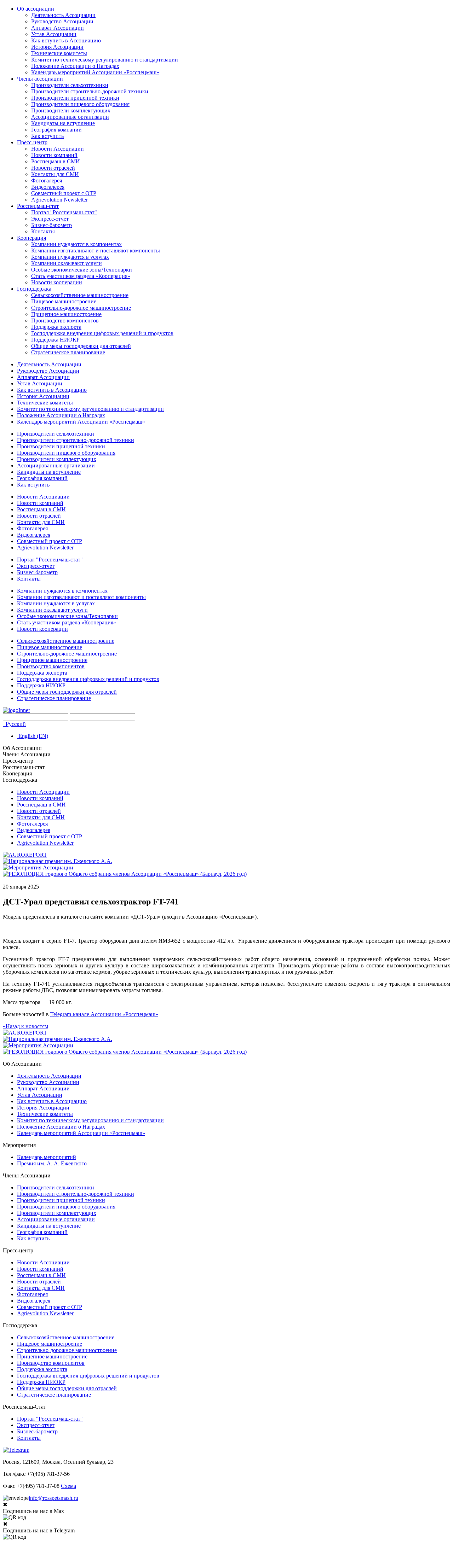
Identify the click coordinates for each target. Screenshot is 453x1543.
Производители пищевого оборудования (80, 104)
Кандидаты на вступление (63, 123)
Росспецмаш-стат (38, 206)
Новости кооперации (56, 282)
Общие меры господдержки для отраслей (81, 346)
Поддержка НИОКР (55, 340)
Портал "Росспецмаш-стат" (64, 212)
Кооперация (31, 238)
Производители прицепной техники (75, 98)
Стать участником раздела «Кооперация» (80, 276)
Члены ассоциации (40, 79)
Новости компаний (54, 155)
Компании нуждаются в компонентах (76, 244)
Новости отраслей (53, 168)
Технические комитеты (59, 53)
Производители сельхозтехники (69, 85)
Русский (15, 724)
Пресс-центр (32, 142)
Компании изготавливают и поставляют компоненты (95, 251)
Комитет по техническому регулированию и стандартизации (104, 60)
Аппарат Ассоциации (57, 28)
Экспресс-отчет (50, 219)
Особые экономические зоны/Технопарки (81, 270)
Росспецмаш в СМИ (55, 161)
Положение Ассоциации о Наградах (75, 66)
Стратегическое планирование (68, 352)
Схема (68, 1486)
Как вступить (47, 136)
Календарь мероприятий (46, 1157)
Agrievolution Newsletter (59, 200)
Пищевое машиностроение (63, 301)
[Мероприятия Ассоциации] (38, 867)
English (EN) (32, 736)
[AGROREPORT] (25, 855)
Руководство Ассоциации (62, 21)
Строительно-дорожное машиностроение (81, 308)
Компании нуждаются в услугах (70, 257)
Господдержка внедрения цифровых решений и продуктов (102, 333)
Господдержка (34, 289)
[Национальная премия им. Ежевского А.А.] (57, 861)
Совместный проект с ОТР (63, 193)
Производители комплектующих (70, 110)
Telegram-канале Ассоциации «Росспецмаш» (104, 1014)
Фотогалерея (46, 180)
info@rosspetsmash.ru (53, 1498)
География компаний (56, 130)
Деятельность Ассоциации (63, 15)
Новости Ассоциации (57, 149)
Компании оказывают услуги (66, 263)
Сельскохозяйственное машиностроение (79, 295)
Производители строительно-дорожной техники (89, 91)
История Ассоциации (57, 47)
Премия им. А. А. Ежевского (52, 1163)
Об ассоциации (35, 9)
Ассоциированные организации (70, 117)
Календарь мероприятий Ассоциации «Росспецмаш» (95, 72)
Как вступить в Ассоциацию (66, 40)
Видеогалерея (47, 187)
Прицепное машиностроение (66, 314)
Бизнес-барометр (51, 225)
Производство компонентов (65, 321)
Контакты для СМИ (55, 174)
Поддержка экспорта (56, 327)
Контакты (43, 231)
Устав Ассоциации (53, 34)
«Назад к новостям (25, 1026)
